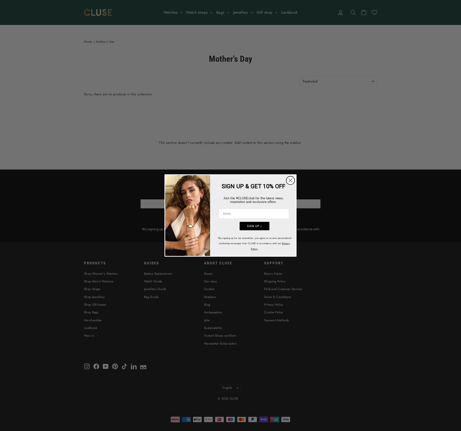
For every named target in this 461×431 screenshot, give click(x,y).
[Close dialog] (290, 180)
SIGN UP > (254, 226)
